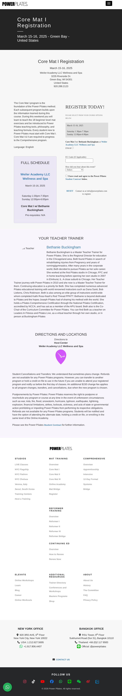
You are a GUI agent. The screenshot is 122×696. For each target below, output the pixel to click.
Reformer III (55, 531)
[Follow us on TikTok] (34, 682)
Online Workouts (23, 600)
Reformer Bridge (57, 536)
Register (53, 494)
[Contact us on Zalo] (97, 682)
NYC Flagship (22, 469)
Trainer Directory (57, 583)
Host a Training (22, 499)
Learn (18, 585)
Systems (87, 484)
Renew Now (55, 559)
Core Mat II (54, 474)
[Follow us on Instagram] (25, 682)
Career (18, 595)
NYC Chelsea (21, 479)
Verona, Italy (21, 484)
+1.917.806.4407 (33, 646)
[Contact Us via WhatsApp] (7, 687)
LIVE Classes (21, 464)
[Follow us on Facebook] (52, 682)
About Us (88, 580)
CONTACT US (63, 659)
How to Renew (56, 554)
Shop (51, 601)
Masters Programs (58, 596)
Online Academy (57, 484)
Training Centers (23, 494)
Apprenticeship (91, 469)
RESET (70, 191)
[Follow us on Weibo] (88, 682)
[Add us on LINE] (70, 682)
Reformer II (54, 526)
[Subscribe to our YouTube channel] (43, 682)
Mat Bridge (54, 489)
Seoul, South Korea (25, 489)
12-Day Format (90, 479)
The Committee (91, 590)
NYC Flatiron (21, 474)
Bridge (86, 489)
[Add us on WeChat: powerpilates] (79, 682)
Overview (53, 464)
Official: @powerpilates (94, 646)
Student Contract (73, 179)
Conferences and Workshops (58, 589)
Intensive (88, 474)
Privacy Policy (90, 600)
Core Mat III (55, 479)
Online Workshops (24, 580)
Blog (17, 590)
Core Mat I (54, 469)
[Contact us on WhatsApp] (61, 682)
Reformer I (54, 521)
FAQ (85, 595)
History (87, 585)
